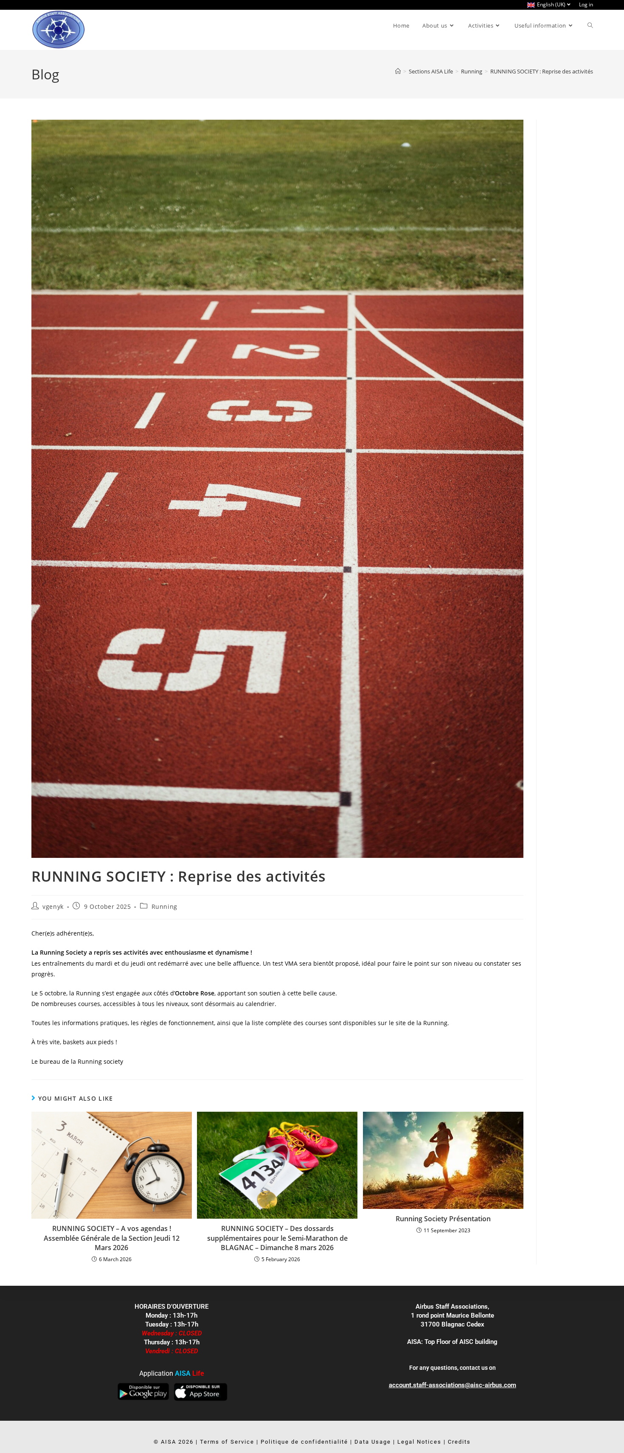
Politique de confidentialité (304, 1442)
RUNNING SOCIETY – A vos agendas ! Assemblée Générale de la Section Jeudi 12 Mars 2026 (112, 1238)
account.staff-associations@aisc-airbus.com (452, 1385)
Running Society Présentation (443, 1218)
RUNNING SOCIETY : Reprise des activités (541, 71)
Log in (586, 4)
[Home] (398, 71)
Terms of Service (227, 1442)
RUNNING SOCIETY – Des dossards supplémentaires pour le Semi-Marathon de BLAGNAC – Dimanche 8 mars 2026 (277, 1238)
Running (164, 906)
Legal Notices (419, 1442)
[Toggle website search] (590, 25)
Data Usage (372, 1442)
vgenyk (53, 906)
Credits (459, 1442)
